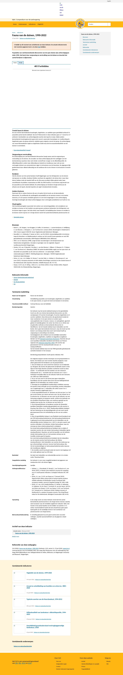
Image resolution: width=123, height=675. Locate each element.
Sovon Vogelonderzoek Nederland (24, 277)
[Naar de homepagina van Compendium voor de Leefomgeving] (61, 10)
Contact (58, 666)
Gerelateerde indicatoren (90, 50)
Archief (85, 45)
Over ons (58, 661)
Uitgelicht (40, 24)
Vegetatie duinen (19, 217)
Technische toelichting (89, 42)
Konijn (20, 62)
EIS (14, 284)
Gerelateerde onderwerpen (91, 52)
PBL (20, 663)
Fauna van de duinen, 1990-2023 (25, 533)
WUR (29, 663)
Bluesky (108, 661)
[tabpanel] (41, 96)
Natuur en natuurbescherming (27, 38)
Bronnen (85, 37)
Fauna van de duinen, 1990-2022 (29, 548)
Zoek (109, 24)
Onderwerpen (23, 24)
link (39, 47)
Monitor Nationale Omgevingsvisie (65, 669)
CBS (16, 663)
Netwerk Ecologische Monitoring (49, 339)
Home (15, 24)
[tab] (15, 62)
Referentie (86, 47)
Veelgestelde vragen (61, 664)
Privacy (83, 666)
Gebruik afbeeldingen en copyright (90, 664)
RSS (107, 664)
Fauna (15, 62)
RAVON (16, 279)
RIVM (24, 663)
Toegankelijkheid (86, 669)
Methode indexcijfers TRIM (47, 343)
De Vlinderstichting (19, 282)
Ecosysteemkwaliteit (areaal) (22, 150)
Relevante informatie (89, 40)
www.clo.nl (66, 548)
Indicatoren (32, 24)
